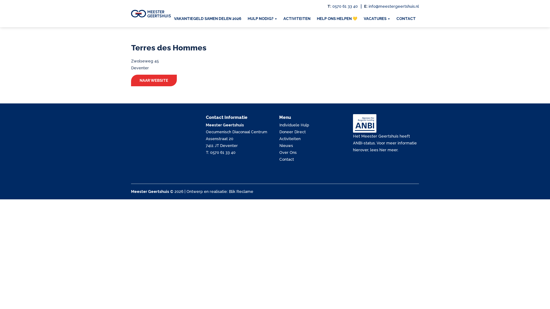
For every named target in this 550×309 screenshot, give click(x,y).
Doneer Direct (292, 132)
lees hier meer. (384, 150)
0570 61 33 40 (345, 6)
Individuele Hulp (294, 125)
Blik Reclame (241, 191)
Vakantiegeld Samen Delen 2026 (207, 18)
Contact (406, 18)
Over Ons (288, 152)
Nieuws (286, 145)
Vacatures (375, 18)
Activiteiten (296, 18)
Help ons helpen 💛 (337, 18)
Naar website (154, 80)
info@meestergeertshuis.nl (394, 6)
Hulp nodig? (260, 18)
